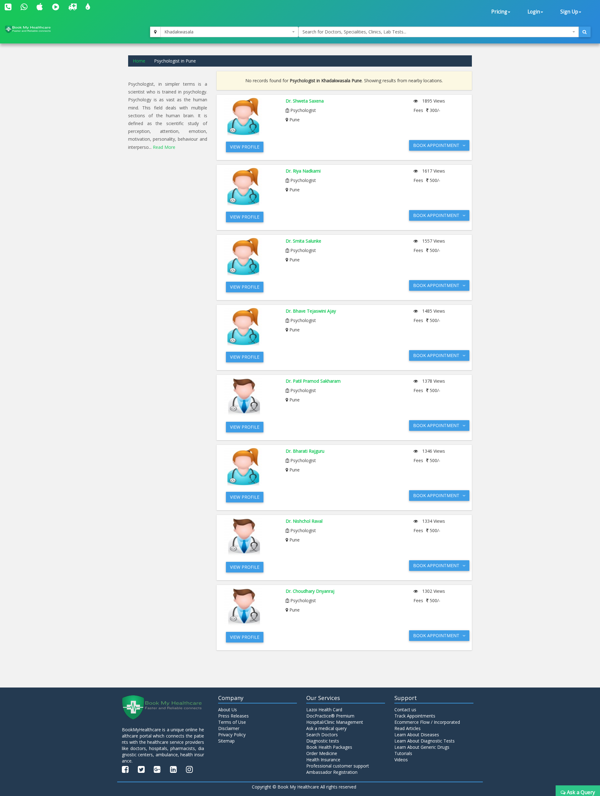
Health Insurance (323, 760)
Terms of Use (232, 722)
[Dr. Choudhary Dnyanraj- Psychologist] (250, 607)
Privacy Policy (232, 735)
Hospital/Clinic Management (334, 722)
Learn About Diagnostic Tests (424, 741)
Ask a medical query (326, 728)
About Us (227, 710)
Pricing (499, 11)
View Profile (244, 147)
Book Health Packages (329, 747)
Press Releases (233, 716)
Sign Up (569, 11)
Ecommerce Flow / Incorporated (427, 722)
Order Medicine (321, 753)
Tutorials (403, 753)
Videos (401, 760)
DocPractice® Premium (330, 716)
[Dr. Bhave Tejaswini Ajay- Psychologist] (250, 326)
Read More (164, 147)
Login (534, 11)
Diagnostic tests (322, 741)
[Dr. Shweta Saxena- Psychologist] (250, 116)
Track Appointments (414, 716)
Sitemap (226, 741)
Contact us (405, 710)
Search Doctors (322, 735)
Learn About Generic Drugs (421, 747)
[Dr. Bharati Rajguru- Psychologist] (250, 467)
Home (139, 61)
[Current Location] (155, 32)
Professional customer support (337, 766)
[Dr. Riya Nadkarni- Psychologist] (250, 186)
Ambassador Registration (332, 772)
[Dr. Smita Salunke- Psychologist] (250, 256)
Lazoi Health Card (324, 710)
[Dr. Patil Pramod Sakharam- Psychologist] (250, 397)
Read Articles (407, 728)
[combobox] (229, 32)
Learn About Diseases (416, 735)
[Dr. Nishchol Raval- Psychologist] (250, 537)
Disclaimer (228, 728)
